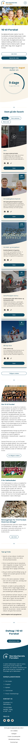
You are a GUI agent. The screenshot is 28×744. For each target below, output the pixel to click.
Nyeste (5, 118)
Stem (14, 168)
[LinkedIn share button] (8, 163)
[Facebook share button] (4, 163)
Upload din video (14, 58)
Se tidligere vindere (14, 455)
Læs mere (14, 54)
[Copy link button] (11, 163)
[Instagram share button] (8, 720)
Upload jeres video (14, 641)
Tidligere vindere (14, 373)
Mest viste (6, 122)
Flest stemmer (15, 118)
